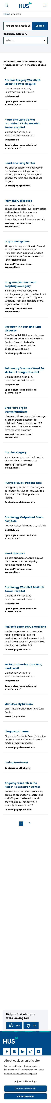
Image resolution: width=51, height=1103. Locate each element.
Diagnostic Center (17, 731)
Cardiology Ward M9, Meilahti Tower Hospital (24, 589)
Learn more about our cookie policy (20, 1073)
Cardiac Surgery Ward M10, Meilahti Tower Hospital (23, 82)
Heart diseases (15, 553)
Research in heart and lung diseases (23, 328)
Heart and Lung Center (20, 163)
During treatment (16, 762)
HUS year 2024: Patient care (23, 483)
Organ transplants (17, 241)
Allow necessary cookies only (25, 1088)
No (34, 1025)
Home (7, 14)
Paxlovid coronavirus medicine (25, 626)
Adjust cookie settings (25, 1081)
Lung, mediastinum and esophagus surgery (20, 284)
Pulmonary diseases (18, 201)
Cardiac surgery (15, 452)
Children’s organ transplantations (16, 409)
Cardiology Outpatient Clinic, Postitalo (24, 519)
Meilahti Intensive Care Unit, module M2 (23, 666)
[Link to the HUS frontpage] (25, 5)
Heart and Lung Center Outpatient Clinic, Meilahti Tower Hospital (22, 123)
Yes (18, 1025)
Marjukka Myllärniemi (19, 704)
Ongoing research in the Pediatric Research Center (22, 785)
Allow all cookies (25, 1096)
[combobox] (25, 26)
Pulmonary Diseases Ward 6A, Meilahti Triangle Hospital (25, 370)
